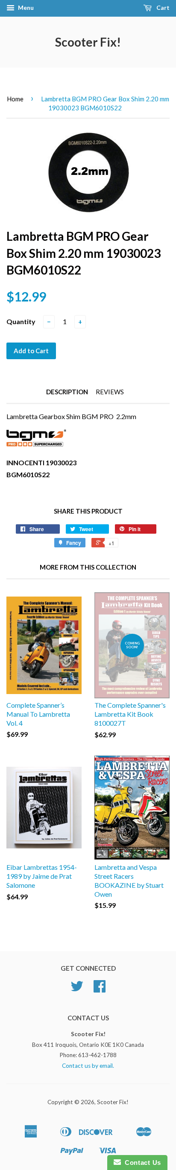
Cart (162, 7)
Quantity (20, 321)
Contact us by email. (88, 1065)
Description (67, 392)
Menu (25, 7)
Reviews (110, 392)
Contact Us (141, 1162)
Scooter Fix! (88, 42)
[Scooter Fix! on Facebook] (99, 989)
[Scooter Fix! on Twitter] (76, 989)
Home (15, 99)
